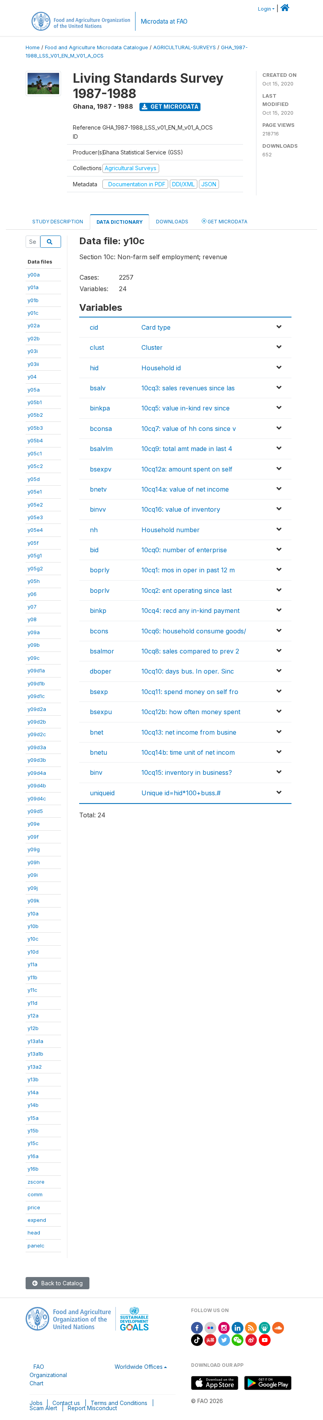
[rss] (251, 1327)
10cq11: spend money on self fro (189, 692)
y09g (34, 849)
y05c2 (35, 466)
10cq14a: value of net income (185, 489)
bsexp (99, 692)
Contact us (66, 1403)
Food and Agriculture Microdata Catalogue (96, 47)
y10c (33, 939)
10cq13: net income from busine (188, 732)
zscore (36, 1182)
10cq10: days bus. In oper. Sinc (187, 671)
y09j (33, 888)
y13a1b (35, 1054)
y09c (34, 658)
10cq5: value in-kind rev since (185, 408)
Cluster (152, 347)
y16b (33, 1169)
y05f (33, 543)
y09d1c (36, 696)
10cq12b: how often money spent (190, 712)
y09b (34, 645)
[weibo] (251, 1339)
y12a (33, 1015)
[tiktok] (197, 1339)
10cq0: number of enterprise (184, 550)
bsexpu (101, 712)
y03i (33, 351)
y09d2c (37, 734)
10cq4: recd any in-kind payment (190, 610)
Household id (161, 368)
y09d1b (36, 683)
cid (94, 327)
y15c (33, 1143)
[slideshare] (265, 1327)
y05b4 (35, 440)
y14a (33, 1092)
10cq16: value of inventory (180, 509)
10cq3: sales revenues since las (188, 388)
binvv (98, 509)
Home (33, 47)
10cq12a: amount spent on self (186, 469)
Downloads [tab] (172, 222)
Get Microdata (174, 106)
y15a (33, 1118)
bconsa (101, 428)
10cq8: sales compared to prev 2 (190, 651)
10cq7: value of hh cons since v (188, 428)
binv (96, 772)
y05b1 (35, 402)
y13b (33, 1079)
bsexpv (100, 469)
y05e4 (35, 530)
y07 (32, 606)
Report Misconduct (92, 1408)
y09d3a (37, 747)
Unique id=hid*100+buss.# (181, 793)
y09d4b (37, 785)
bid (94, 550)
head (34, 1232)
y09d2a (37, 709)
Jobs (36, 1403)
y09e (34, 823)
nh (94, 530)
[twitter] (224, 1339)
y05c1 (35, 453)
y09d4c (37, 798)
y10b (33, 926)
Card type (156, 327)
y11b (32, 977)
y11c (32, 990)
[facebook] (197, 1327)
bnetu (98, 752)
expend (37, 1220)
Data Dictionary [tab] (120, 222)
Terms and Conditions (119, 1403)
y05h (34, 581)
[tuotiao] (210, 1339)
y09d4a (37, 773)
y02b (34, 338)
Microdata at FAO (164, 21)
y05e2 (35, 504)
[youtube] (265, 1339)
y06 (32, 594)
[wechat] (237, 1339)
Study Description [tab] (57, 222)
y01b (33, 300)
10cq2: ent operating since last (186, 590)
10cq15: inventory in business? (186, 772)
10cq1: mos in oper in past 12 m (188, 570)
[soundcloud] (278, 1327)
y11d (32, 1003)
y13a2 (35, 1067)
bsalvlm (101, 449)
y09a (34, 632)
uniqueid (102, 793)
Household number (170, 530)
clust (97, 347)
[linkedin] (237, 1327)
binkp (98, 610)
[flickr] (210, 1327)
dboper (100, 671)
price (34, 1207)
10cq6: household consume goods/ (193, 631)
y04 (32, 376)
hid (94, 368)
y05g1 (35, 555)
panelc (36, 1245)
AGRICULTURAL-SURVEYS (184, 47)
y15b (33, 1130)
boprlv (100, 590)
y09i (33, 875)
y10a (33, 913)
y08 (32, 619)
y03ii (33, 364)
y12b (33, 1028)
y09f (33, 836)
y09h (34, 862)
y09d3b (37, 760)
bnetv (98, 489)
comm (35, 1194)
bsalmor (102, 651)
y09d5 (35, 811)
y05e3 (35, 517)
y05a (34, 389)
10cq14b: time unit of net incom (188, 752)
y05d (34, 479)
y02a (34, 325)
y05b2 (35, 415)
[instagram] (224, 1327)
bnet (96, 732)
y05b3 (35, 428)
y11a (32, 964)
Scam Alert (43, 1408)
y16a (33, 1156)
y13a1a (35, 1041)
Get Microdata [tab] (226, 222)
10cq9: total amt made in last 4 (186, 449)
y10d (33, 952)
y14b (33, 1105)
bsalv (98, 388)
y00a (34, 274)
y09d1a (36, 670)
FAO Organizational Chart (48, 1375)
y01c (33, 313)
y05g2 (35, 568)
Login (264, 9)
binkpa (100, 408)
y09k (33, 900)
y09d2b (37, 721)
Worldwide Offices (139, 1366)
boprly (100, 570)
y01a (33, 287)
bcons (99, 631)
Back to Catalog (61, 1283)
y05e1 (35, 491)
